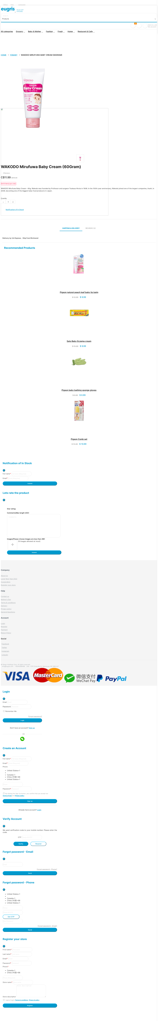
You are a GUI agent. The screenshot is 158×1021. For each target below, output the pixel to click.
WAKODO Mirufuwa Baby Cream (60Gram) (41, 55)
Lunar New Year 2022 (9, 579)
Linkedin (5, 655)
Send (30, 873)
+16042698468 (20, 666)
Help (12, 4)
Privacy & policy (34, 1000)
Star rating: (11, 509)
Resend (38, 844)
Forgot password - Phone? (47, 869)
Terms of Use (7, 795)
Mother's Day (6, 599)
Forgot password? (35, 716)
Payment (4, 630)
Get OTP (11, 917)
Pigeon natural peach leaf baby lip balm (79, 292)
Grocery (19, 31)
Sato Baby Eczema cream (79, 341)
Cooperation (5, 582)
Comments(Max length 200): (18, 513)
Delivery (4, 606)
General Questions (8, 612)
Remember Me (11, 711)
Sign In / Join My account (152, 25)
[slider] (5, 171)
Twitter (4, 648)
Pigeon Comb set (79, 439)
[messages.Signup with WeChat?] (22, 739)
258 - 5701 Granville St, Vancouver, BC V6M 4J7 (42, 666)
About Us (4, 576)
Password (7, 707)
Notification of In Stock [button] (15, 210)
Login (3, 623)
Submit (30, 483)
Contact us (5, 596)
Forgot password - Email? (47, 926)
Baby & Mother (34, 31)
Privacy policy (6, 609)
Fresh (60, 31)
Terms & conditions (8, 602)
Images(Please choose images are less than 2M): (26, 539)
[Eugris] (8, 11)
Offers (5, 4)
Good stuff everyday (20, 10)
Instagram (5, 651)
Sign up (32, 728)
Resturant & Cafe (85, 31)
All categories (7, 31)
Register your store (8, 585)
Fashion (49, 31)
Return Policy (6, 633)
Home (70, 31)
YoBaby (13, 55)
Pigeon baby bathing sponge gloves (79, 390)
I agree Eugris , (22, 1000)
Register (4, 626)
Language (21, 4)
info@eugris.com (7, 666)
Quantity (4, 198)
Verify (20, 844)
